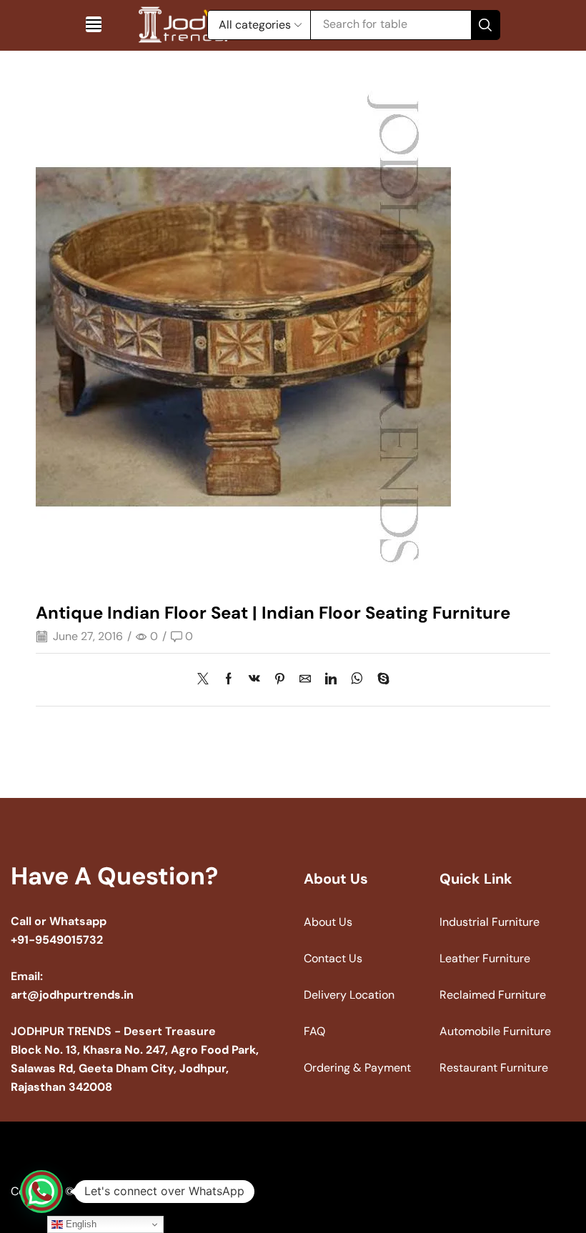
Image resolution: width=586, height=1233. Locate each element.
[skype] (379, 679)
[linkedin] (331, 679)
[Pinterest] (279, 679)
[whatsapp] (357, 679)
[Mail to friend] (305, 679)
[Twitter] (206, 679)
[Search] (485, 25)
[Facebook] (229, 679)
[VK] (254, 679)
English (79, 1224)
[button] (93, 24)
